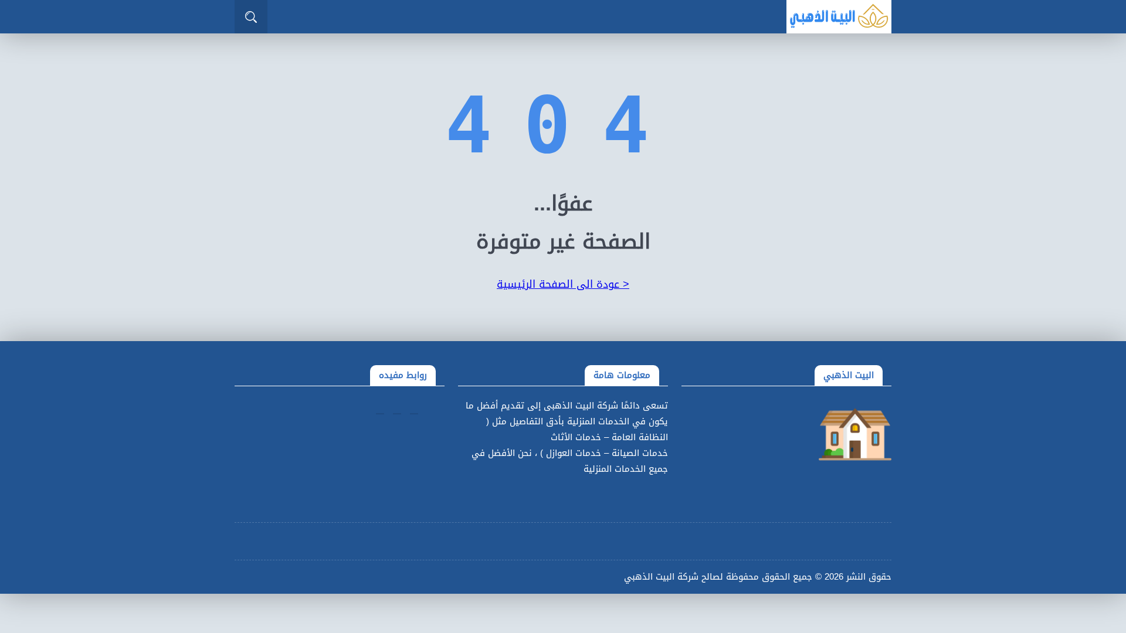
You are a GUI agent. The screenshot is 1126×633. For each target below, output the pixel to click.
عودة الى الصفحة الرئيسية (563, 284)
